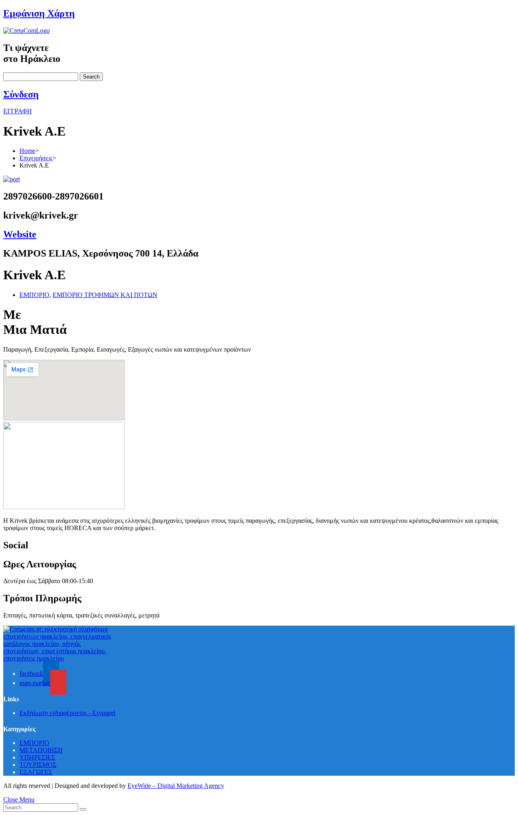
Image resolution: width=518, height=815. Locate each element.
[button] (17, 111)
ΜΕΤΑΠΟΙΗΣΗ (41, 750)
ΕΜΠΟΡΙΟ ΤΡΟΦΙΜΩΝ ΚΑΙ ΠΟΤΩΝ (105, 294)
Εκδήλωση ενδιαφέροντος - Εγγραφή (67, 712)
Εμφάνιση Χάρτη (39, 13)
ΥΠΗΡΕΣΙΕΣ (37, 757)
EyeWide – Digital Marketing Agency (175, 785)
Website (19, 234)
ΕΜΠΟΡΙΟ (34, 294)
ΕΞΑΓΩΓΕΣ (35, 771)
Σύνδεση (21, 94)
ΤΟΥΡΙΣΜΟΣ (37, 764)
